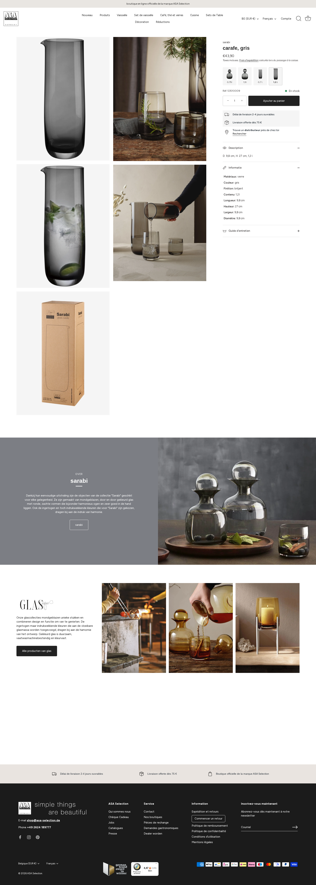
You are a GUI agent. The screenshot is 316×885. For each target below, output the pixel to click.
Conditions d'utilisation (206, 836)
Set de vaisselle (143, 15)
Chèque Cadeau (118, 817)
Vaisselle (122, 15)
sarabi (226, 42)
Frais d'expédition (249, 60)
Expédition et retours (205, 811)
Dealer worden (153, 833)
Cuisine (194, 15)
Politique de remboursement (210, 825)
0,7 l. (260, 82)
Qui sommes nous (119, 811)
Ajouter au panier (274, 100)
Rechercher (239, 133)
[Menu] (156, 864)
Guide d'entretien (239, 230)
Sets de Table (214, 15)
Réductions (163, 22)
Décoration (142, 22)
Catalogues (115, 828)
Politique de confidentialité (209, 831)
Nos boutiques (153, 817)
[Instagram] (29, 837)
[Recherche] (299, 19)
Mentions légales (202, 842)
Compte (286, 18)
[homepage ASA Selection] (35, 18)
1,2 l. (275, 82)
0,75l (229, 82)
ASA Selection (34, 873)
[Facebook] (20, 837)
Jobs (111, 822)
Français (268, 18)
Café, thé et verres (171, 15)
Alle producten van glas (36, 651)
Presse (112, 833)
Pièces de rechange (156, 822)
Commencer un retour (208, 818)
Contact (149, 811)
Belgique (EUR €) (27, 863)
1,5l (245, 82)
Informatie (235, 167)
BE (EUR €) (248, 18)
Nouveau (87, 15)
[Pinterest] (38, 837)
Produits (105, 15)
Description (235, 148)
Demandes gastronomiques (161, 828)
